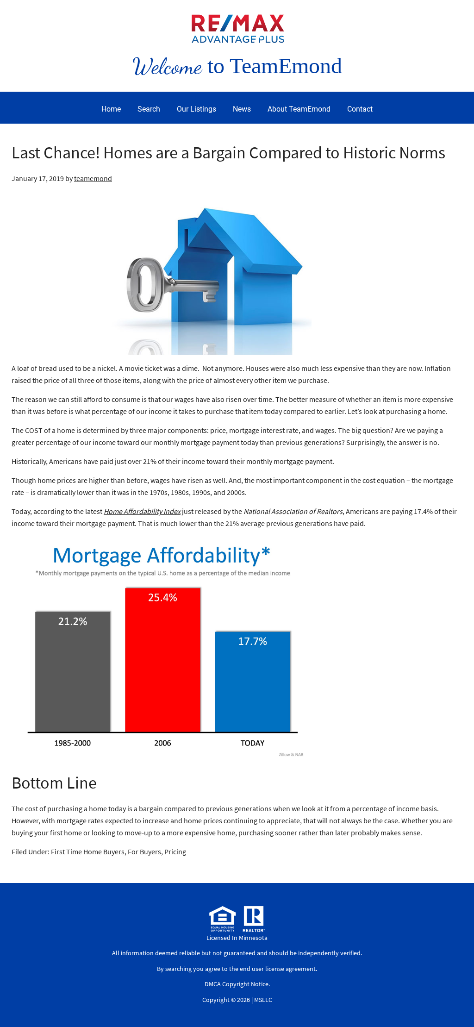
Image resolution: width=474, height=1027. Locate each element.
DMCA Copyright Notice (236, 984)
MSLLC (263, 1000)
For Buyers (144, 851)
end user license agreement (278, 968)
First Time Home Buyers (88, 851)
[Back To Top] (457, 1001)
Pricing (175, 851)
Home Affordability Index (142, 511)
